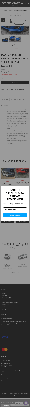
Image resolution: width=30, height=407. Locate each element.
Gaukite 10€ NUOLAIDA (15, 215)
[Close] (27, 188)
